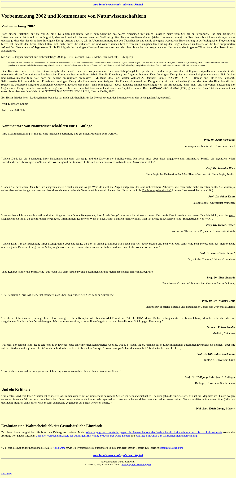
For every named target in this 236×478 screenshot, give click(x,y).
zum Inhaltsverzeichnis (107, 4)
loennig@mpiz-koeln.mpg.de (136, 464)
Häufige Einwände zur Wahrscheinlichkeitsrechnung (166, 435)
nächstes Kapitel (133, 4)
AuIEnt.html (59, 447)
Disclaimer (6, 473)
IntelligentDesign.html (171, 447)
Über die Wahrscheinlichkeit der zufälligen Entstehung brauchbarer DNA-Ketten (82, 435)
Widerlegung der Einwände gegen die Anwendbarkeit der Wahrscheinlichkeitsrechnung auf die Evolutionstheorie (154, 432)
